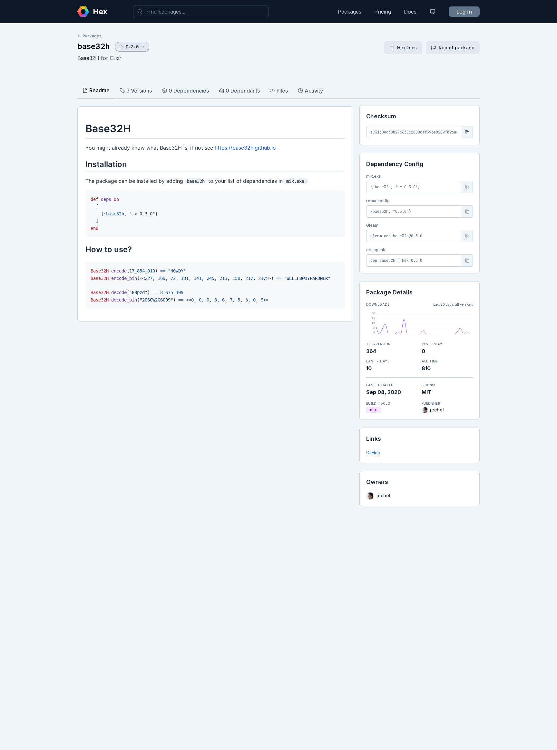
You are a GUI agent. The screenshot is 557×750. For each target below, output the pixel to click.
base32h (93, 46)
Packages (349, 11)
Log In (464, 11)
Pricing (382, 11)
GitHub (373, 452)
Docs (410, 11)
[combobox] (201, 11)
